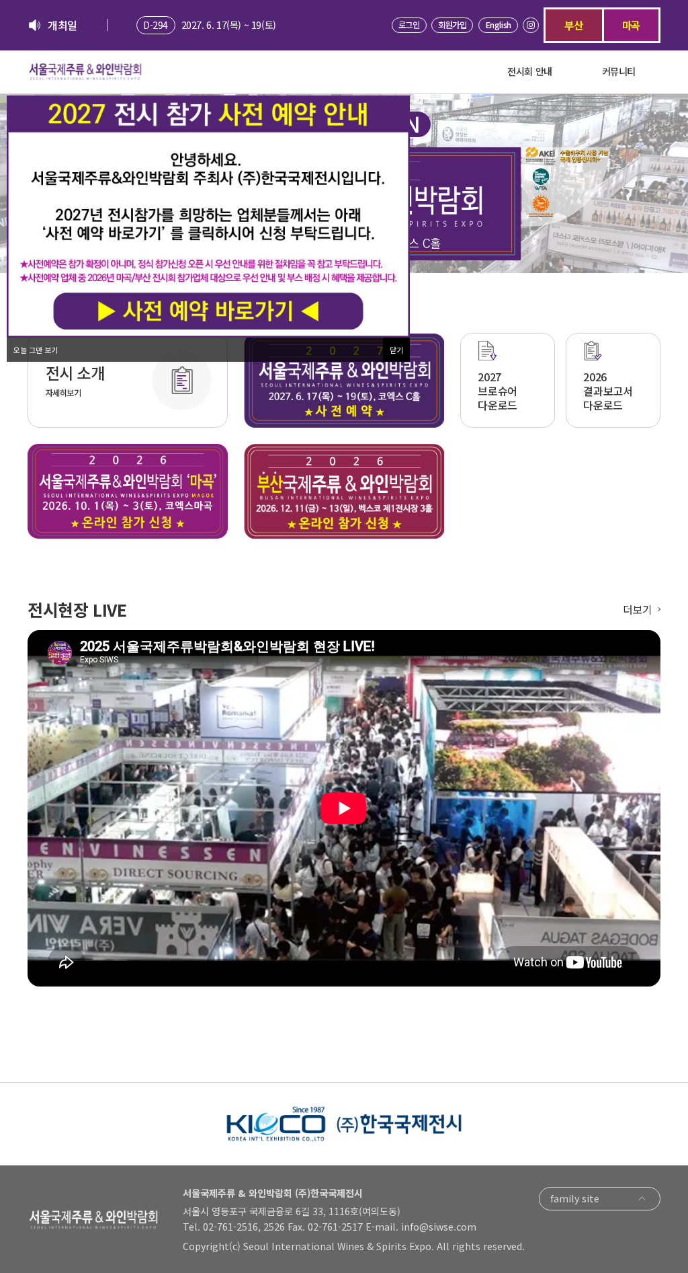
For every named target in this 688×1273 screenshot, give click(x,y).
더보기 (637, 610)
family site (574, 1198)
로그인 (409, 25)
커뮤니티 (619, 71)
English (498, 25)
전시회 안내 (529, 71)
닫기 (396, 349)
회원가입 (452, 25)
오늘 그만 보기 (35, 349)
